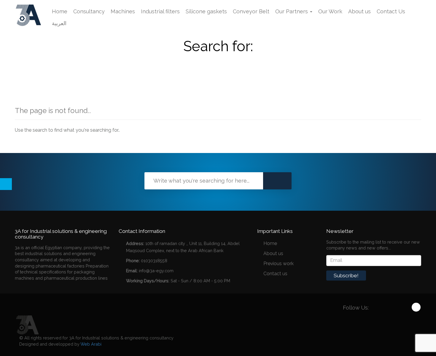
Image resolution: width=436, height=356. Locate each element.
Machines (123, 11)
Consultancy (89, 11)
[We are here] (27, 324)
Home (59, 11)
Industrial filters (160, 11)
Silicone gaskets (206, 11)
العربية (59, 23)
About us (359, 11)
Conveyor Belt (251, 11)
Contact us (275, 273)
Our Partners (292, 11)
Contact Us (391, 11)
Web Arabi (90, 344)
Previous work (278, 263)
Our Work (330, 11)
